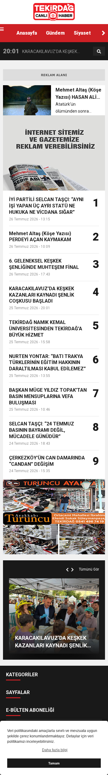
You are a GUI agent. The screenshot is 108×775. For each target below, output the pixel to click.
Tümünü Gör (89, 569)
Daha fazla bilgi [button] (55, 750)
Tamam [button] (54, 763)
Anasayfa (26, 33)
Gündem (55, 33)
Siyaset (82, 33)
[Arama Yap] (99, 51)
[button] (103, 33)
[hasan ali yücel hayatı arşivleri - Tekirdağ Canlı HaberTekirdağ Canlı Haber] (54, 11)
